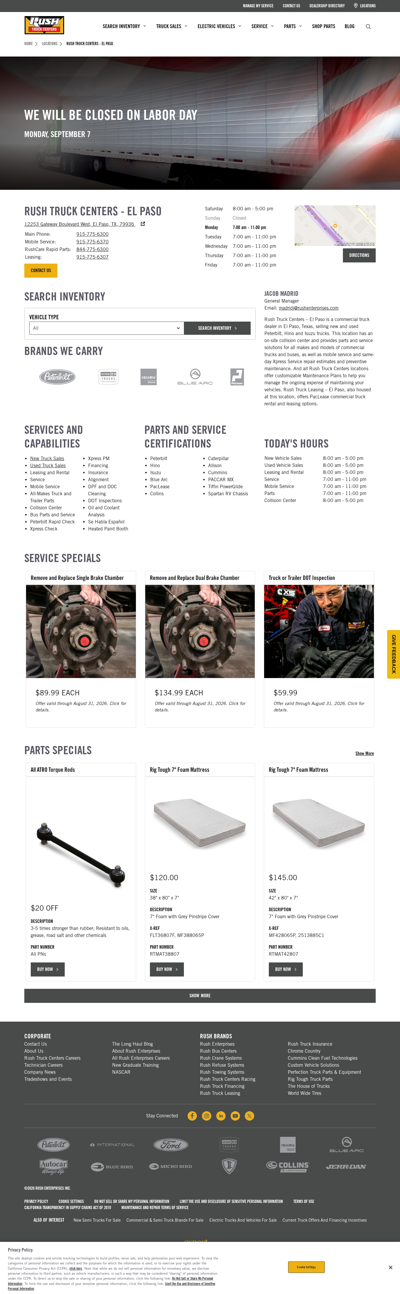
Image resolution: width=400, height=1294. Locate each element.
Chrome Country (304, 1051)
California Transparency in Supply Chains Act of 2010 (67, 1207)
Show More (365, 753)
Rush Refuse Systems (222, 1065)
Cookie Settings (71, 1201)
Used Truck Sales (48, 465)
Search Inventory (214, 328)
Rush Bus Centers (218, 1051)
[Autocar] (53, 1174)
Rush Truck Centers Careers (52, 1058)
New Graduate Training (135, 1065)
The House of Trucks (309, 1086)
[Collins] (288, 1174)
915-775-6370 (92, 242)
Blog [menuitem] (350, 26)
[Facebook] (192, 1116)
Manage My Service (258, 6)
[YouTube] (235, 1116)
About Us (33, 1051)
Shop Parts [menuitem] (323, 26)
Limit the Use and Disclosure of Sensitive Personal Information (231, 1201)
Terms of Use (303, 1201)
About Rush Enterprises (136, 1051)
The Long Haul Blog (132, 1044)
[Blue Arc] (346, 1153)
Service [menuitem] (260, 26)
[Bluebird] (112, 1174)
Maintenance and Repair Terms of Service (155, 1207)
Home (28, 43)
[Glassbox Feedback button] (393, 654)
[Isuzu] (288, 1153)
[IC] (229, 1174)
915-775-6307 (92, 257)
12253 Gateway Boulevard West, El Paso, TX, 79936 (84, 224)
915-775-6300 (92, 234)
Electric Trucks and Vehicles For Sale (243, 1220)
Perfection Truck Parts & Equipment (324, 1072)
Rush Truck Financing (222, 1086)
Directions (359, 255)
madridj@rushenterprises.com (309, 308)
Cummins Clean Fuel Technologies (323, 1058)
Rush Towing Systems (222, 1072)
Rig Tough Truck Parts (310, 1079)
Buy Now (45, 969)
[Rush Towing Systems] (346, 1174)
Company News (40, 1072)
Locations (367, 6)
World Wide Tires (304, 1093)
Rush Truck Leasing (220, 1093)
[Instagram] (206, 1116)
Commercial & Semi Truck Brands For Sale (165, 1220)
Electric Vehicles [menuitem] (216, 26)
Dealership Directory (327, 6)
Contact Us (291, 6)
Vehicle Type (44, 317)
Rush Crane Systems (221, 1058)
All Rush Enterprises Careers (141, 1058)
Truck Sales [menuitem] (168, 26)
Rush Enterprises (217, 1044)
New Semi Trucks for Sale (97, 1220)
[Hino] (229, 1153)
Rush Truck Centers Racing (227, 1079)
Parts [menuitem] (290, 26)
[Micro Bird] (170, 1174)
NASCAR (121, 1072)
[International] (112, 1153)
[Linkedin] (221, 1116)
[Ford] (170, 1153)
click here (75, 1268)
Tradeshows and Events (48, 1079)
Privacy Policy (36, 1201)
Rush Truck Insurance (310, 1044)
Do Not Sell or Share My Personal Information (131, 1201)
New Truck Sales (47, 458)
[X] (249, 1116)
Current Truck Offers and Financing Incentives (325, 1220)
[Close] (390, 1267)
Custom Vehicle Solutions (313, 1065)
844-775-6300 (92, 249)
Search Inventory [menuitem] (121, 26)
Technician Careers (43, 1065)
